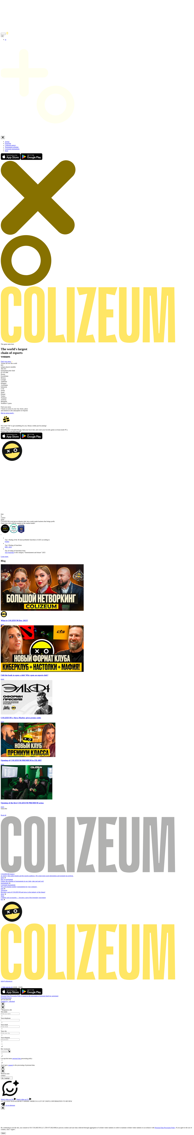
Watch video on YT (22, 1099)
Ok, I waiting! (6, 1078)
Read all (3, 815)
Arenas (7, 142)
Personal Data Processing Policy (11, 996)
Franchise (8, 143)
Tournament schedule (11, 147)
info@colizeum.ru (6, 981)
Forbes (7, 541)
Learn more (5, 556)
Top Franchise (9, 552)
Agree (3, 1133)
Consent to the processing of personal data (34, 996)
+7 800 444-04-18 (6, 987)
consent (10, 1065)
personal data (16, 1058)
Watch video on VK (7, 1099)
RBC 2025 (8, 547)
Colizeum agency (10, 145)
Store (6, 151)
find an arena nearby (7, 413)
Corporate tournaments (12, 149)
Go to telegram (10, 1105)
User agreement (53, 996)
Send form (5, 1051)
